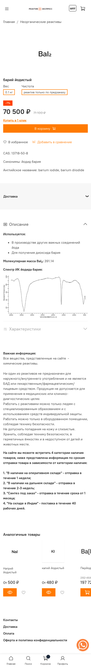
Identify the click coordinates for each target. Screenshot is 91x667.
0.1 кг (9, 92)
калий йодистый (53, 568)
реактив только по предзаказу (44, 92)
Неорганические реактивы (40, 22)
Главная (9, 22)
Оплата (8, 633)
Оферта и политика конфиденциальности (35, 640)
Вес (6, 86)
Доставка (10, 626)
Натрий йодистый (10, 570)
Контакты (10, 620)
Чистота (28, 86)
